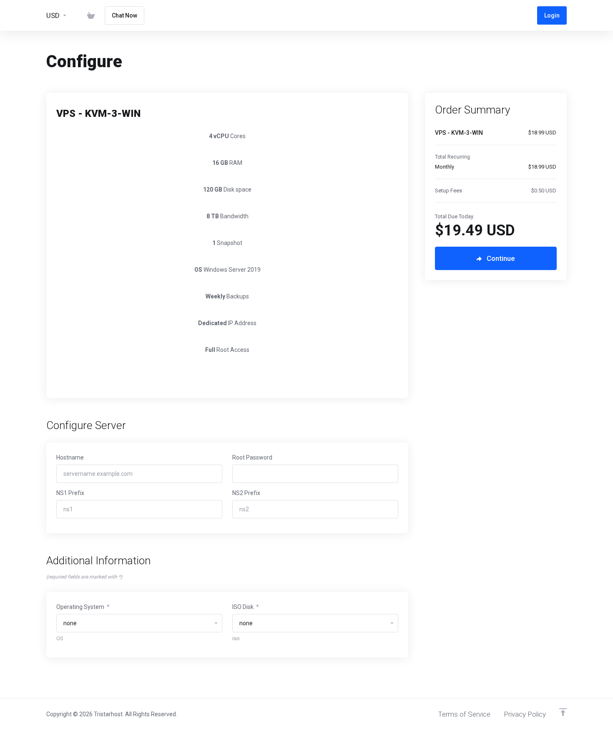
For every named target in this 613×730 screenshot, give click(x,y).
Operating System (83, 607)
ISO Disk (245, 607)
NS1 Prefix (70, 493)
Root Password (252, 457)
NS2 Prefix (246, 493)
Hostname (70, 457)
